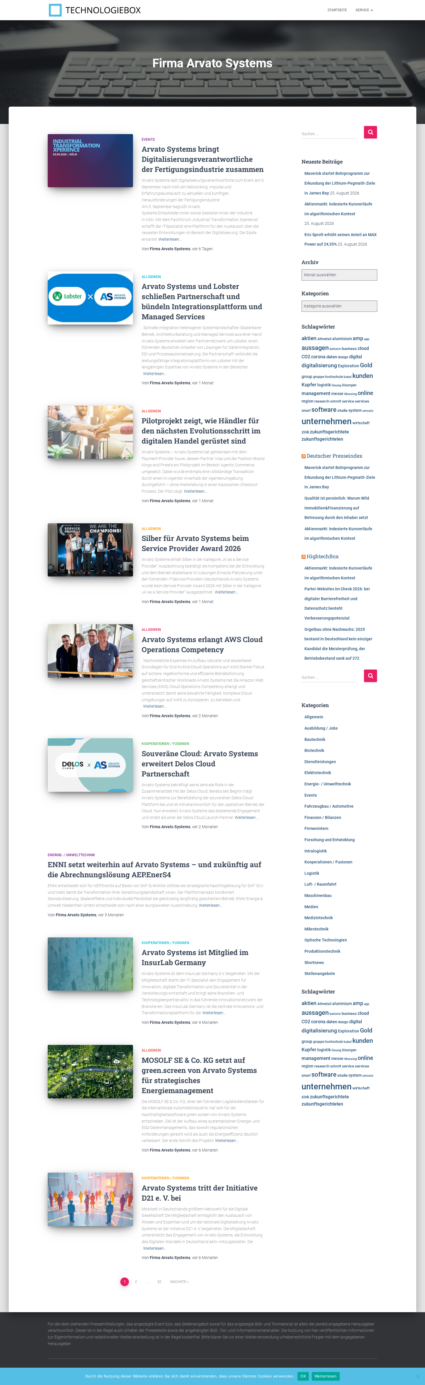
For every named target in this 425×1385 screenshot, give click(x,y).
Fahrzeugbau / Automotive (329, 806)
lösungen (349, 385)
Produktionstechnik (322, 951)
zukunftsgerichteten (322, 439)
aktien (309, 338)
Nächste (178, 1282)
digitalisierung (319, 365)
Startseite (337, 10)
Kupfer (309, 384)
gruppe (318, 377)
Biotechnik (314, 750)
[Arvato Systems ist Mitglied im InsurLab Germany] (90, 964)
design (343, 357)
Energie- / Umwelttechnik (71, 855)
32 (159, 1282)
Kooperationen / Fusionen (165, 744)
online (365, 393)
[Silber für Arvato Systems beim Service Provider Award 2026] (90, 549)
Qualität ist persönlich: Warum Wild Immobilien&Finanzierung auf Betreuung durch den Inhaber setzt (336, 508)
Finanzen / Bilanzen (322, 817)
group (307, 376)
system (355, 410)
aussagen (315, 347)
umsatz (368, 411)
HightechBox (323, 556)
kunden (362, 375)
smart (306, 411)
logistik (324, 385)
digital (355, 356)
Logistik (311, 873)
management (316, 393)
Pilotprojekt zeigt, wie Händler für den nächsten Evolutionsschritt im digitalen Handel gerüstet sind (201, 431)
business (349, 348)
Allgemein (151, 277)
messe (337, 393)
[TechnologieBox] (94, 10)
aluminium (342, 338)
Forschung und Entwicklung (329, 839)
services (362, 401)
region (307, 401)
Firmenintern (316, 828)
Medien (311, 906)
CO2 (306, 356)
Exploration (348, 366)
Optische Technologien (325, 940)
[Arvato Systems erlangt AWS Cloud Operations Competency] (90, 650)
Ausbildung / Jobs (321, 728)
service (348, 401)
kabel (348, 377)
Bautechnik (314, 739)
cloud (363, 348)
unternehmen (327, 421)
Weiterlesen (326, 1376)
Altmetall (324, 339)
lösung (336, 385)
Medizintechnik (318, 917)
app (366, 339)
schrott (335, 401)
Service (363, 10)
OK (303, 1376)
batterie (335, 349)
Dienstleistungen (320, 761)
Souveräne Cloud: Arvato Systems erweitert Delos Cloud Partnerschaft (200, 763)
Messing (350, 394)
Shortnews (314, 962)
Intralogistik (315, 851)
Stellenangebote (319, 973)
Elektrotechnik (317, 772)
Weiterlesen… (170, 239)
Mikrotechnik (316, 929)
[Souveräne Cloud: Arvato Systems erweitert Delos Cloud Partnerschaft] (90, 764)
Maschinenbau (318, 895)
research (321, 401)
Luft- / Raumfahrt (320, 884)
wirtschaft (360, 423)
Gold (366, 365)
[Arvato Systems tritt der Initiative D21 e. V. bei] (90, 1199)
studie (342, 410)
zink (305, 432)
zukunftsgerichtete (329, 432)
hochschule (334, 377)
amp (358, 338)
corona (318, 356)
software (324, 409)
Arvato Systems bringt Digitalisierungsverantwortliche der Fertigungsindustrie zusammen (203, 159)
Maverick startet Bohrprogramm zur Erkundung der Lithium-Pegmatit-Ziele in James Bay (339, 183)
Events (148, 140)
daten (331, 356)
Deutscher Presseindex (335, 455)
